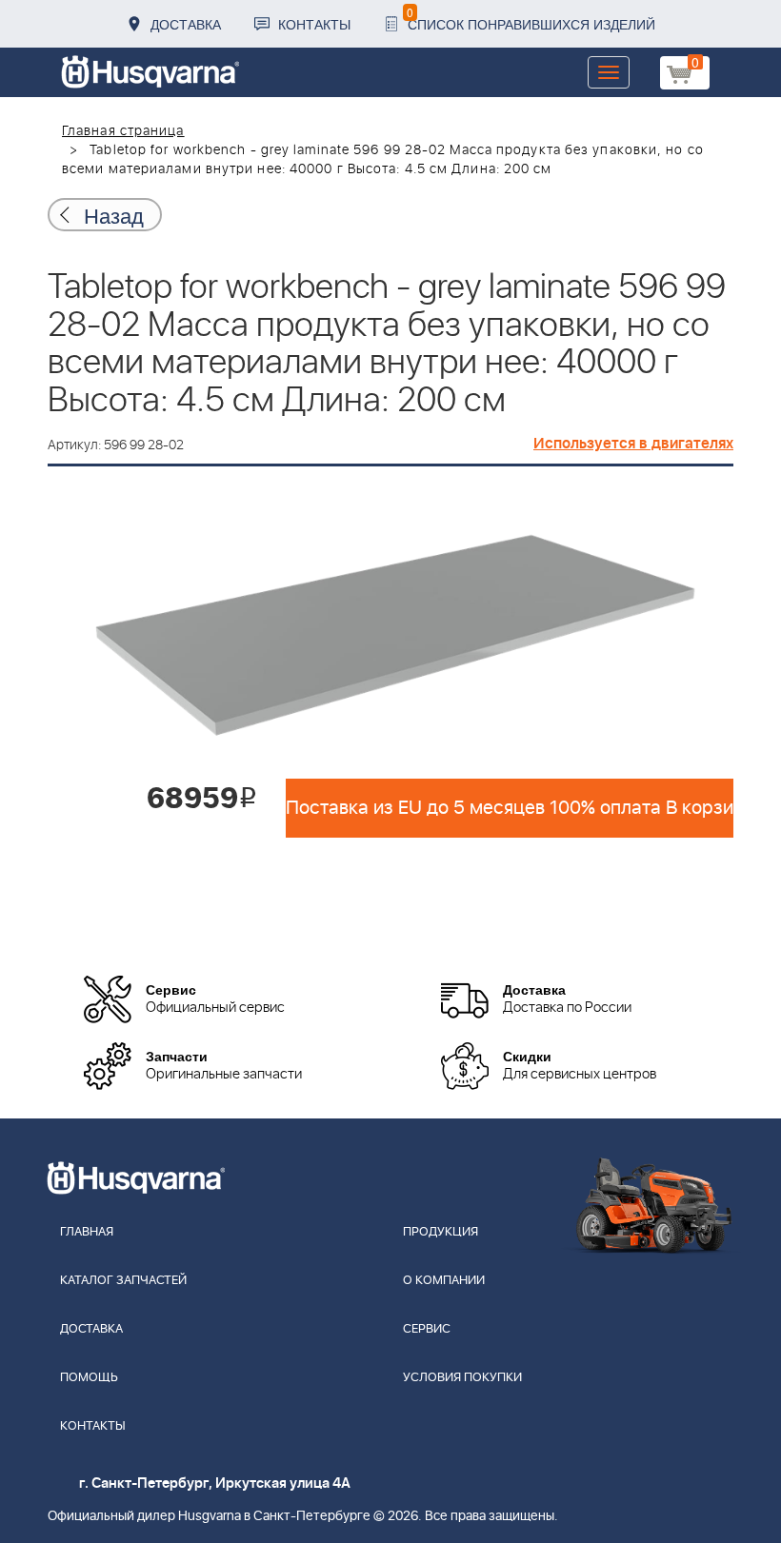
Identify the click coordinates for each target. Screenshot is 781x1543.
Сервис (427, 1329)
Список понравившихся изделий (531, 18)
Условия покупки (462, 1378)
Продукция (440, 1232)
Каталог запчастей (123, 1281)
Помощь (89, 1378)
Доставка (185, 23)
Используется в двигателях (633, 443)
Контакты (314, 23)
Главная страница (123, 131)
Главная (86, 1232)
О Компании (444, 1281)
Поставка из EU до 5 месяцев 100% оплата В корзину (509, 808)
